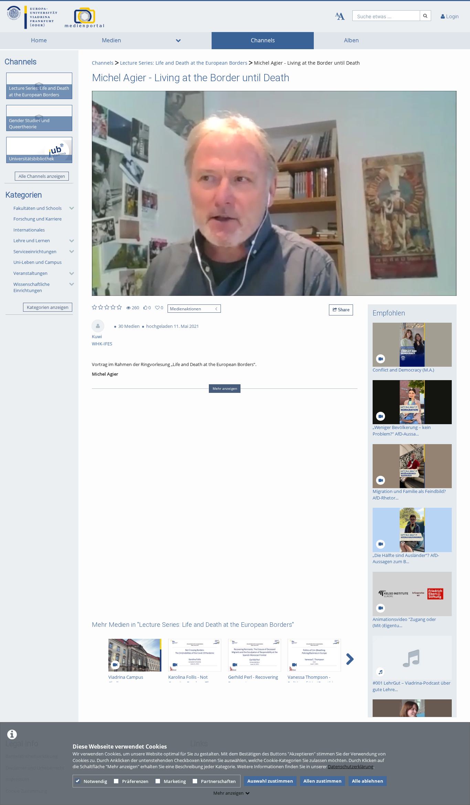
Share (343, 310)
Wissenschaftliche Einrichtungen (31, 287)
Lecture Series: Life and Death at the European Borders (183, 63)
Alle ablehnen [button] (367, 781)
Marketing (175, 781)
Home (39, 40)
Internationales (29, 230)
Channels (263, 40)
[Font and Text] (340, 16)
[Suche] (425, 15)
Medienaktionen (185, 308)
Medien (111, 40)
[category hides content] (69, 208)
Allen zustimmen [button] (322, 781)
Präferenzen (135, 781)
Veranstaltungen (30, 273)
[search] (386, 15)
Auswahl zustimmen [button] (270, 781)
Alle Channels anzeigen (42, 176)
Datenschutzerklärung (350, 766)
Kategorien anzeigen (47, 307)
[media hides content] (178, 40)
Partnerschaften (218, 781)
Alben (351, 40)
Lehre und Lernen (31, 240)
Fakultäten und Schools (37, 208)
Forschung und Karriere (37, 219)
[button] (42, 208)
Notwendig (95, 781)
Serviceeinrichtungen (34, 251)
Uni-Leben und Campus (37, 262)
